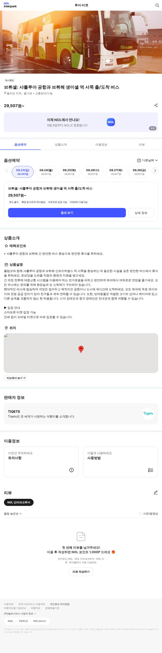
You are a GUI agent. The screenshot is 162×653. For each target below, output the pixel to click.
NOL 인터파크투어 (18, 502)
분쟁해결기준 (52, 608)
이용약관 (8, 604)
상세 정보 (141, 213)
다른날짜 (148, 160)
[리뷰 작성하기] (155, 492)
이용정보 (101, 144)
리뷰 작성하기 (81, 571)
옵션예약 (20, 144)
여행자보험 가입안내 (15, 608)
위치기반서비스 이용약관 (31, 604)
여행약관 (35, 608)
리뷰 (142, 144)
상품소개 (61, 144)
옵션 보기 (67, 212)
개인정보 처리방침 (60, 604)
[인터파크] (8, 5)
